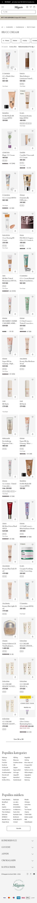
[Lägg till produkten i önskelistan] (15, 52)
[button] (27, 7)
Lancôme (28, 804)
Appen (5, 854)
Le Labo (15, 802)
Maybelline (5, 113)
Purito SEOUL (6, 235)
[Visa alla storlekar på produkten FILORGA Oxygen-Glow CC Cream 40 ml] (22, 245)
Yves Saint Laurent (7, 809)
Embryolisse (23, 640)
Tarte (3, 275)
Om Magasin (9, 860)
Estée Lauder (6, 438)
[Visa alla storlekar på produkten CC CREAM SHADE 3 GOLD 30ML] (4, 692)
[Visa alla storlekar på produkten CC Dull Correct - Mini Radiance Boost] (22, 534)
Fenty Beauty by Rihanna (9, 799)
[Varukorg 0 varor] (34, 7)
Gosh (3, 401)
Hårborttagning (29, 772)
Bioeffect (5, 802)
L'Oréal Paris (5, 152)
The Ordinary (6, 812)
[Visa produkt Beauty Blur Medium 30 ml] (27, 346)
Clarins (4, 523)
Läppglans (28, 775)
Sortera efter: (13, 46)
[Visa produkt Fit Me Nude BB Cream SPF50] (10, 100)
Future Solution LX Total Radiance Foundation (9, 646)
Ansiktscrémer (18, 762)
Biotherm (16, 817)
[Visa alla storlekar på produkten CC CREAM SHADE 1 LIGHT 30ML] (4, 729)
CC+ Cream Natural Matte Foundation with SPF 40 (27, 281)
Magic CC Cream (8, 155)
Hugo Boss (5, 822)
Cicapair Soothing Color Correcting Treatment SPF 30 (26, 571)
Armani (15, 822)
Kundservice (9, 841)
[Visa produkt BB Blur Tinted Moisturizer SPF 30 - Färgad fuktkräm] (10, 263)
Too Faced (28, 809)
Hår (14, 765)
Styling (27, 760)
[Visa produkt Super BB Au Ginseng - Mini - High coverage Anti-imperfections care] (27, 426)
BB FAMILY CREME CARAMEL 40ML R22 (9, 323)
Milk (26, 819)
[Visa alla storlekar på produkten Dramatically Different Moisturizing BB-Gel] (22, 205)
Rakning (27, 780)
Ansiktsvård (5, 770)
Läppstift (16, 775)
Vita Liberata (23, 358)
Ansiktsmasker (6, 772)
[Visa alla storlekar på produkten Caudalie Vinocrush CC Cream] (22, 163)
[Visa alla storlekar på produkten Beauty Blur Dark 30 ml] (4, 576)
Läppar (15, 767)
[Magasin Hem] (18, 7)
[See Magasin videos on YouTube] (34, 874)
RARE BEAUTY (17, 819)
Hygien (4, 777)
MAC (3, 804)
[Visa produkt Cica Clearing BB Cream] (10, 222)
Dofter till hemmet (7, 780)
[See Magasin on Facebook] (30, 874)
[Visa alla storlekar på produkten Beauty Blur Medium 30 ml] (22, 369)
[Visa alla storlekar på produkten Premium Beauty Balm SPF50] (25, 123)
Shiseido (4, 640)
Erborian (4, 318)
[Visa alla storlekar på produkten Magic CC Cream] (4, 160)
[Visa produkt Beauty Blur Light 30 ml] (10, 590)
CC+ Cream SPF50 (9, 198)
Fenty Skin (16, 812)
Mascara (16, 760)
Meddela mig (27, 707)
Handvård (16, 777)
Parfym (4, 760)
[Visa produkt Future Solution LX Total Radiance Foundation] (10, 628)
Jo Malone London (19, 809)
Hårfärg (15, 757)
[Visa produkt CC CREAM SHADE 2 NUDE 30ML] (27, 628)
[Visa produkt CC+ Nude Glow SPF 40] (10, 60)
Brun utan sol (29, 762)
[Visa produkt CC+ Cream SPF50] (10, 182)
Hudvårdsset (17, 780)
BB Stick (5, 404)
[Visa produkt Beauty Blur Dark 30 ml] (10, 553)
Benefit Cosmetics (8, 819)
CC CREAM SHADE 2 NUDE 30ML (26, 646)
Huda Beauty (28, 822)
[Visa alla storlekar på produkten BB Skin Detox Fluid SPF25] (4, 534)
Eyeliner (4, 765)
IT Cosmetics (6, 73)
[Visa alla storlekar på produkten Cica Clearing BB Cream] (4, 245)
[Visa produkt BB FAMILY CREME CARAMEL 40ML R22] (10, 305)
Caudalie (22, 152)
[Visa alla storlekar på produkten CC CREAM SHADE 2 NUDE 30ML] (21, 651)
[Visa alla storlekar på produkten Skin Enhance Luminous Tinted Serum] (22, 84)
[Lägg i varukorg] (15, 69)
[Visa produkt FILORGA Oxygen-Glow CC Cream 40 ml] (27, 222)
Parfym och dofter (30, 770)
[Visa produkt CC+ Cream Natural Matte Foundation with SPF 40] (27, 263)
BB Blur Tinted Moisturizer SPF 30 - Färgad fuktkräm (9, 281)
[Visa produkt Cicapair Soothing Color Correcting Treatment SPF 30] (27, 553)
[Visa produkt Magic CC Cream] (10, 140)
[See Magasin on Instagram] (27, 874)
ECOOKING (16, 807)
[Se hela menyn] (3, 7)
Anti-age (16, 772)
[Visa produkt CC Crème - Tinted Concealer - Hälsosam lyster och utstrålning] (10, 468)
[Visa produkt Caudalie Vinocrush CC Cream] (27, 140)
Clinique (22, 195)
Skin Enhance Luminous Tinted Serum (26, 78)
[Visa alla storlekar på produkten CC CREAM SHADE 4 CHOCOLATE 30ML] (21, 692)
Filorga (22, 235)
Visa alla (18, 828)
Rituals (27, 799)
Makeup (4, 757)
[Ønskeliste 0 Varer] (30, 7)
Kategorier (8, 867)
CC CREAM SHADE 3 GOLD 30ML (8, 686)
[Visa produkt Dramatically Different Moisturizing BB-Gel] (27, 182)
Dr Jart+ (22, 113)
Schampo (28, 777)
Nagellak (27, 757)
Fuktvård (27, 767)
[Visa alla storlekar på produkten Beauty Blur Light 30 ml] (4, 614)
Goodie (6, 847)
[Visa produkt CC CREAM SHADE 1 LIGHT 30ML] (10, 706)
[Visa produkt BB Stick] (10, 388)
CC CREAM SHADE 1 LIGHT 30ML (8, 724)
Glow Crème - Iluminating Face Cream (25, 724)
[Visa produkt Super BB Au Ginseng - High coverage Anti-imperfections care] (10, 346)
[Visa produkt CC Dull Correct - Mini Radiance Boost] (27, 511)
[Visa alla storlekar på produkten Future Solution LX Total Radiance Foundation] (4, 651)
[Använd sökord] (4, 12)
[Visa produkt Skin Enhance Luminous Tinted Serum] (27, 60)
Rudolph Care (17, 814)
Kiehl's (4, 807)
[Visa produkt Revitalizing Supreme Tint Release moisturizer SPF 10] (10, 426)
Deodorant (5, 775)
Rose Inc (22, 73)
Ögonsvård (16, 770)
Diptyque (16, 799)
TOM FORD (28, 814)
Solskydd (5, 767)
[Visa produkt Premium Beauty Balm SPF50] (27, 100)
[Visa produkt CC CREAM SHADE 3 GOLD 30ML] (10, 668)
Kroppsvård (28, 765)
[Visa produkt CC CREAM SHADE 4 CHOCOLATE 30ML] (27, 668)
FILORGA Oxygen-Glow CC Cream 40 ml (27, 240)
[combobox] (18, 12)
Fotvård (4, 762)
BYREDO (4, 817)
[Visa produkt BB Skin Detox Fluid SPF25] (10, 511)
